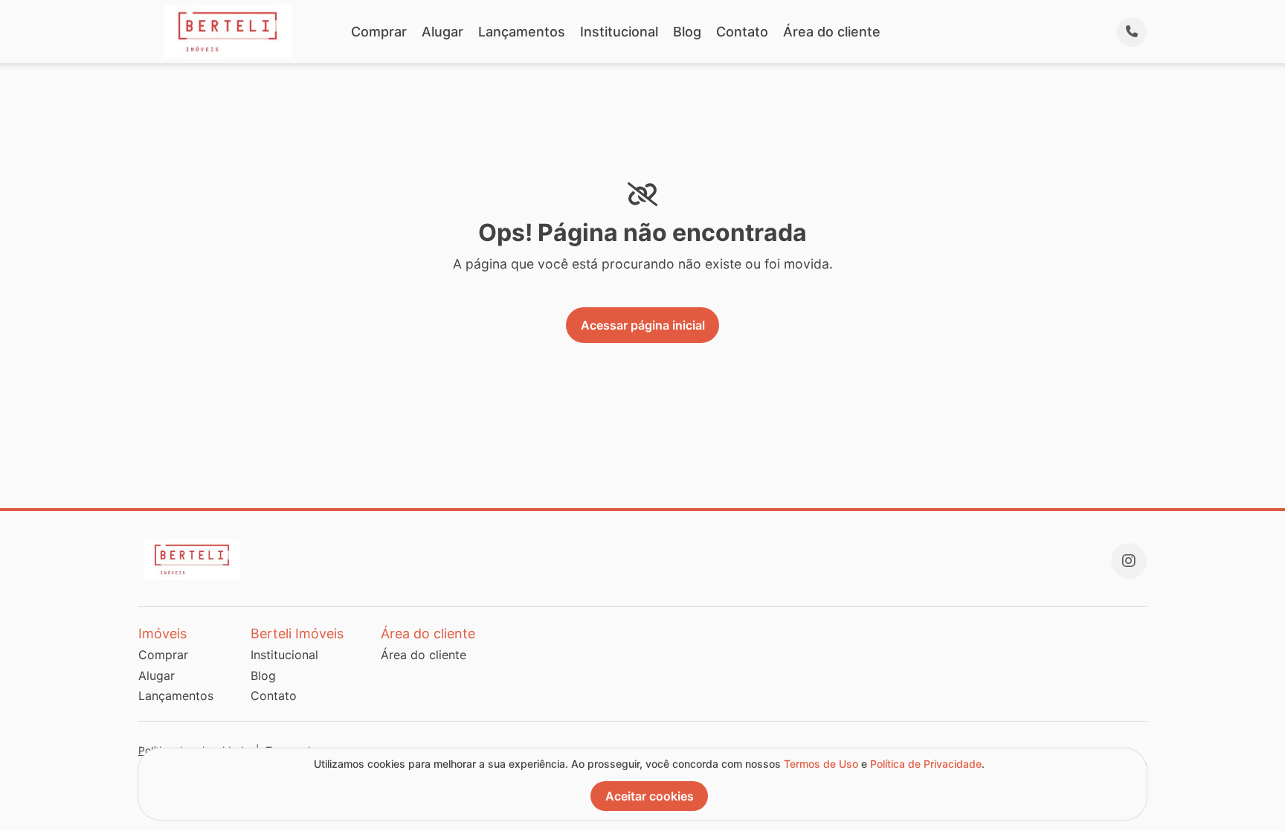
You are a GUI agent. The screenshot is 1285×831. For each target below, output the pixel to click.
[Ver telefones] (1132, 32)
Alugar (442, 31)
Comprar (379, 31)
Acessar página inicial (643, 325)
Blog (687, 31)
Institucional (619, 31)
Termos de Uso (821, 763)
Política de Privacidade (926, 763)
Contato (742, 31)
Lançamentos (521, 31)
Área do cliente (831, 31)
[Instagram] (1129, 561)
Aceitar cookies (649, 796)
